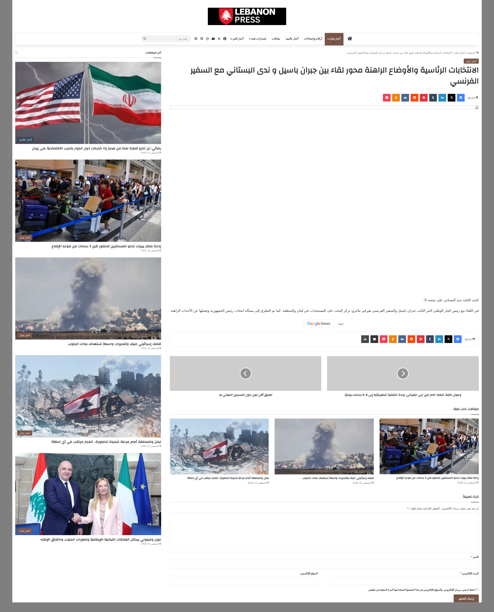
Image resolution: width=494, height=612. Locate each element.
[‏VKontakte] (405, 98)
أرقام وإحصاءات (313, 38)
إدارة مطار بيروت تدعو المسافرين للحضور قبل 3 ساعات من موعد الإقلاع (437, 477)
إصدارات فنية (258, 38)
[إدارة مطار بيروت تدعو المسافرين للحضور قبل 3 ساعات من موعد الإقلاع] (429, 446)
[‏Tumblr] (433, 98)
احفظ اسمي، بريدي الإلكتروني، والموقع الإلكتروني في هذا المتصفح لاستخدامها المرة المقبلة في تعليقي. (421, 589)
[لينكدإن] (442, 98)
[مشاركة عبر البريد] (374, 339)
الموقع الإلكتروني (309, 573)
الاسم (475, 556)
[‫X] (451, 98)
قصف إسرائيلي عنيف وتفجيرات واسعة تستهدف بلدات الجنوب (338, 478)
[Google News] (318, 323)
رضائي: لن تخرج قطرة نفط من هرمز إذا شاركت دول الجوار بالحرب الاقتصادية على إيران (96, 148)
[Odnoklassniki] (396, 98)
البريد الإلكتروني (469, 573)
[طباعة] (365, 339)
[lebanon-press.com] (247, 16)
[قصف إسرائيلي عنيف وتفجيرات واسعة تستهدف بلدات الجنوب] (324, 446)
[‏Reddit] (414, 98)
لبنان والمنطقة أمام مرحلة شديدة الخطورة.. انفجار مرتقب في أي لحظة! (228, 478)
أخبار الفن (238, 38)
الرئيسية (471, 52)
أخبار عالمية (292, 38)
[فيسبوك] (461, 98)
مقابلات (276, 38)
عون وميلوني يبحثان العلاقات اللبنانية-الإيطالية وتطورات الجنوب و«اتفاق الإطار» (100, 539)
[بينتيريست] (424, 98)
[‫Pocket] (387, 98)
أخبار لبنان (335, 38)
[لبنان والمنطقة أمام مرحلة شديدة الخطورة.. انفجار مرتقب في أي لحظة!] (219, 446)
